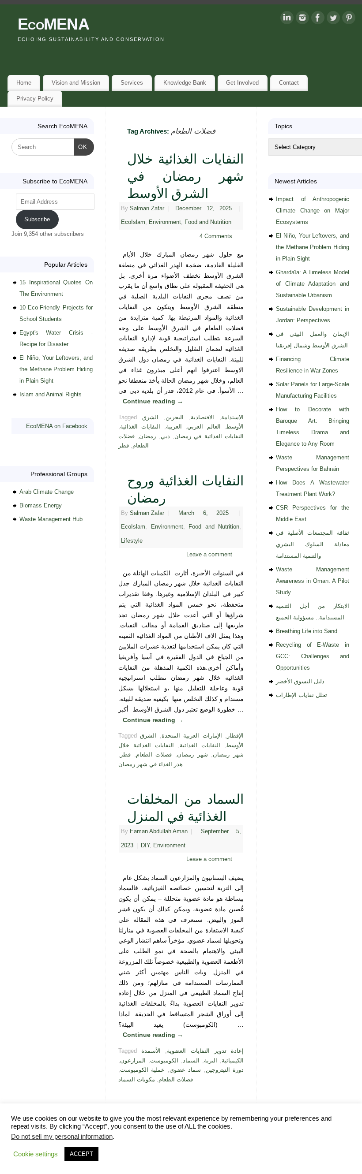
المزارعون (133, 1061)
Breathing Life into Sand (306, 631)
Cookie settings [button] (35, 1154)
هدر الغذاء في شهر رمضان (150, 764)
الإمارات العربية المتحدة (192, 736)
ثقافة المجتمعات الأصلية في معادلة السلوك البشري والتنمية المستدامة (312, 544)
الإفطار (235, 736)
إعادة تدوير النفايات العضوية (205, 1051)
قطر (123, 446)
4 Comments (216, 236)
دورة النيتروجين (225, 1070)
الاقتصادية (202, 417)
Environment (165, 222)
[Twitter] (333, 19)
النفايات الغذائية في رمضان (209, 436)
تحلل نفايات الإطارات (301, 695)
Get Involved (242, 82)
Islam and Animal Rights (50, 394)
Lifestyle (132, 541)
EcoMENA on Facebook (56, 426)
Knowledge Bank (184, 82)
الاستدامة (232, 417)
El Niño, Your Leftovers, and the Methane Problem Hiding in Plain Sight (56, 369)
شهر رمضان (192, 755)
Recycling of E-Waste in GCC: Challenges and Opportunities (312, 656)
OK (81, 146)
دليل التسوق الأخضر (300, 681)
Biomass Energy (40, 505)
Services (132, 82)
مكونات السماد (136, 1080)
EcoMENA (53, 24)
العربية (174, 427)
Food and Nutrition (208, 222)
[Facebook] (317, 19)
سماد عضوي (185, 1070)
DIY (145, 845)
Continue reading (153, 401)
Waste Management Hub (51, 519)
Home (23, 82)
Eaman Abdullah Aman (159, 831)
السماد (191, 1061)
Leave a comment (209, 555)
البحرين (175, 417)
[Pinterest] (348, 19)
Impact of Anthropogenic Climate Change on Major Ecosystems (312, 210)
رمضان (147, 436)
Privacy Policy (34, 98)
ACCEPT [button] (81, 1154)
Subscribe (37, 219)
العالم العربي (203, 427)
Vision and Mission (76, 82)
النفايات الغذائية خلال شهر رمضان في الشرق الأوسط (185, 176)
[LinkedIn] (287, 19)
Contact (289, 82)
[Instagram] (302, 19)
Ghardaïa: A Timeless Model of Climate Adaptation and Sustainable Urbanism (312, 283)
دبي (165, 436)
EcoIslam (133, 222)
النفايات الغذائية (140, 427)
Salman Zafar (147, 208)
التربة (210, 1061)
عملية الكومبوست (142, 1070)
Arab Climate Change (46, 491)
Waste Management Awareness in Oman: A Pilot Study (312, 581)
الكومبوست (164, 1061)
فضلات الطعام (154, 755)
